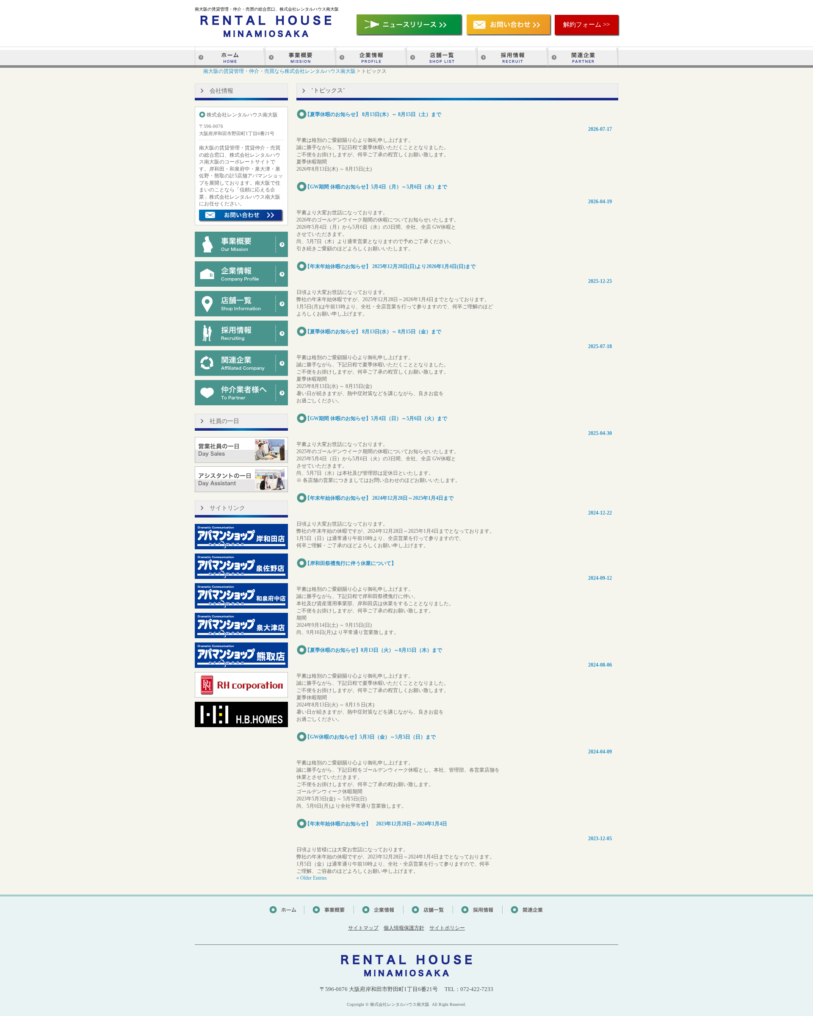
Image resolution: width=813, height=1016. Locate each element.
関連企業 (583, 57)
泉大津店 (241, 625)
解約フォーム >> (586, 24)
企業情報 (371, 57)
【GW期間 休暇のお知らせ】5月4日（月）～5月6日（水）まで (376, 187)
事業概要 (300, 57)
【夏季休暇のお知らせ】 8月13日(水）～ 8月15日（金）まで (373, 332)
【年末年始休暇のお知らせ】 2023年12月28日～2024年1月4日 (376, 824)
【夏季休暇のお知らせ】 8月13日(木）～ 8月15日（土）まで (373, 114)
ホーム (230, 57)
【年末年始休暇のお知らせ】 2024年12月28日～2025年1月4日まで (379, 498)
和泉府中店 (241, 596)
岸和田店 (241, 536)
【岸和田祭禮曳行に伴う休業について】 (350, 563)
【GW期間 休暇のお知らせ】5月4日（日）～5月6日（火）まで (376, 418)
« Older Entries (311, 878)
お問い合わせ (509, 25)
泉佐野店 (241, 566)
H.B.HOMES (241, 714)
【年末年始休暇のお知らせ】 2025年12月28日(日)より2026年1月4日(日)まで (390, 266)
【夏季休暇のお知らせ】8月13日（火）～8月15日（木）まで (373, 650)
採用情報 (512, 57)
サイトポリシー (447, 928)
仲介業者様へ (241, 392)
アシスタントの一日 (241, 479)
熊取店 (241, 655)
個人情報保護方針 (404, 928)
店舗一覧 (441, 57)
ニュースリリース (409, 25)
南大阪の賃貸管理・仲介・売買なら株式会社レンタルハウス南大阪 (279, 71)
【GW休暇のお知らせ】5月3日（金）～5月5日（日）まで (370, 737)
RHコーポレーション (241, 685)
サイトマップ (363, 928)
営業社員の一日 (241, 449)
